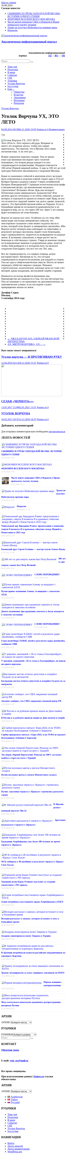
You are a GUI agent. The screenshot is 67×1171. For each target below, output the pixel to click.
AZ (50, 55)
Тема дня (12, 66)
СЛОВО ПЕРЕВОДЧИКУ (47, 574)
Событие (12, 75)
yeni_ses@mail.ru (19, 1060)
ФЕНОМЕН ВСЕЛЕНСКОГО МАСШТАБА (31, 19)
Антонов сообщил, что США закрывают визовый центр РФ (31, 701)
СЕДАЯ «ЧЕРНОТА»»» (17, 401)
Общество (19, 92)
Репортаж (19, 103)
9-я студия (12, 86)
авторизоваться (57, 431)
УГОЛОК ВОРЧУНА (15, 413)
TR (63, 55)
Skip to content (8, 2)
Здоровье (12, 80)
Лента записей (15, 1146)
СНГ (9, 78)
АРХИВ (5, 1022)
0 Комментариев (56, 129)
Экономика (20, 97)
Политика (12, 69)
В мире (11, 72)
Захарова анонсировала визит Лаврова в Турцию (26, 936)
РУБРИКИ (7, 1034)
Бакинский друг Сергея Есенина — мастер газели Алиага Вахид (33, 549)
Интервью (19, 100)
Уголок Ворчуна (16, 83)
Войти (10, 1143)
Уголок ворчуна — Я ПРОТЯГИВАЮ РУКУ (31, 356)
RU (56, 55)
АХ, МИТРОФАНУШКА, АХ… (26, 344)
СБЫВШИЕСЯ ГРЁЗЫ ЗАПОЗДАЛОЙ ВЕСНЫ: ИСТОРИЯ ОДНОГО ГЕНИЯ (33, 15)
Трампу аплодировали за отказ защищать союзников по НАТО (32, 973)
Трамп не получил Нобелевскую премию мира (32, 27)
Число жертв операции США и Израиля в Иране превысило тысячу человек (33, 23)
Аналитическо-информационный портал (29, 41)
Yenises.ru (41, 129)
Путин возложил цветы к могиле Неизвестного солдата (29, 775)
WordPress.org (14, 1151)
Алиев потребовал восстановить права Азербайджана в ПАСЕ (32, 902)
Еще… (10, 89)
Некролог (12, 30)
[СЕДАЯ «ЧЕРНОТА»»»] (31, 395)
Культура (18, 94)
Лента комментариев (18, 1148)
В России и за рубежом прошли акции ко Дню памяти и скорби (33, 718)
